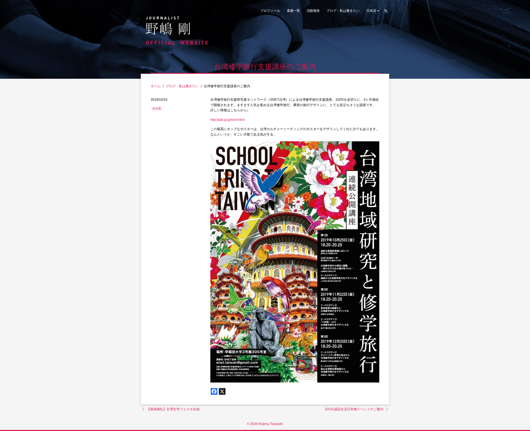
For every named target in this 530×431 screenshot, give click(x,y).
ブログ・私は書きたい (343, 10)
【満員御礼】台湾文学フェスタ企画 (173, 409)
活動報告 (313, 10)
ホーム (156, 86)
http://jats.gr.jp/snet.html (227, 119)
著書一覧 (293, 10)
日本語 (371, 10)
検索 (386, 11)
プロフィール (270, 10)
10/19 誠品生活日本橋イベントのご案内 (354, 409)
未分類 (156, 108)
